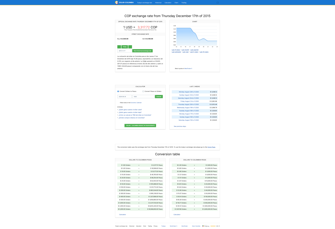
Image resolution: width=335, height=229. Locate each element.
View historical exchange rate (142, 50)
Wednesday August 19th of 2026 (188, 107)
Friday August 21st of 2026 (190, 101)
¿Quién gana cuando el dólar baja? (130, 112)
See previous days (179, 126)
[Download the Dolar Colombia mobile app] (206, 226)
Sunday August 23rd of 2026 (189, 95)
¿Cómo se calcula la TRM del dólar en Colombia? (135, 115)
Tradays (163, 226)
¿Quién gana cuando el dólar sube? (130, 109)
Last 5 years (194, 52)
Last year (186, 52)
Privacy (155, 226)
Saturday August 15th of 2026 (189, 120)
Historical (158, 2)
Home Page (211, 147)
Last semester (176, 52)
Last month (185, 50)
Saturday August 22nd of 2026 (188, 98)
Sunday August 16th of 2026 (189, 117)
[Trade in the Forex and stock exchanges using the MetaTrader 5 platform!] (213, 3)
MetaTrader (185, 226)
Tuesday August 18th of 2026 (189, 111)
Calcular (158, 96)
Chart (176, 2)
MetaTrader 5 (188, 68)
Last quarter (194, 50)
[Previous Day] (119, 46)
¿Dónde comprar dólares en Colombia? (132, 118)
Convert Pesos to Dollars (153, 91)
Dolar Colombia (196, 226)
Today (124, 46)
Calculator (168, 2)
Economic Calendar (136, 102)
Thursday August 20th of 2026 (188, 104)
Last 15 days (176, 50)
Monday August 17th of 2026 (189, 114)
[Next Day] (130, 46)
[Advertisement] (167, 9)
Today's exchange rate (144, 2)
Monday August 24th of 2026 (189, 92)
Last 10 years (204, 52)
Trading (183, 2)
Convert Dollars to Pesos (128, 91)
